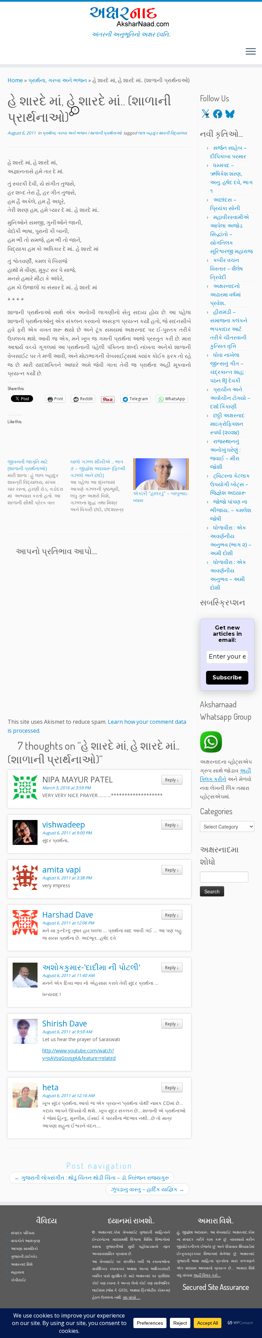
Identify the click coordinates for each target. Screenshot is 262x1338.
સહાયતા (17, 1272)
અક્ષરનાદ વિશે (21, 1264)
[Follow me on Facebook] (14, 52)
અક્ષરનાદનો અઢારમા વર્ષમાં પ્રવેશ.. (225, 294)
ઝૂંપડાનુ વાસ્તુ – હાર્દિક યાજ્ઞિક (147, 1189)
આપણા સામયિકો (24, 1248)
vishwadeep (63, 824)
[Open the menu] (251, 52)
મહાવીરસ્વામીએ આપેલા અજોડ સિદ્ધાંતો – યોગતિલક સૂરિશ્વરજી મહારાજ (231, 234)
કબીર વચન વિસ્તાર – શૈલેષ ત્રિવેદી (226, 268)
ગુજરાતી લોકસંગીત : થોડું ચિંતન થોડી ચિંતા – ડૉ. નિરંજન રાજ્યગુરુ (91, 1177)
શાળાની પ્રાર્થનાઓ (106, 133)
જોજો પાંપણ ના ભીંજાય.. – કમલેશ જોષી (230, 510)
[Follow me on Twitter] (10, 52)
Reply (172, 779)
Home (15, 80)
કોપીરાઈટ (18, 1279)
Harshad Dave (67, 914)
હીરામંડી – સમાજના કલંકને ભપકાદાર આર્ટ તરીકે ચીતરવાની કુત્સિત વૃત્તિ (228, 329)
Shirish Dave (64, 1023)
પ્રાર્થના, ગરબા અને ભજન (57, 80)
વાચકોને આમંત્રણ (25, 1240)
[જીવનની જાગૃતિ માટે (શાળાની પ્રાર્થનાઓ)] (39, 482)
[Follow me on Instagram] (19, 52)
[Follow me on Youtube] (23, 52)
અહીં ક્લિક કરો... (207, 1275)
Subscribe (227, 677)
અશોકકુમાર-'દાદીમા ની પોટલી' (91, 967)
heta (50, 1087)
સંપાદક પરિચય (22, 1232)
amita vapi (61, 869)
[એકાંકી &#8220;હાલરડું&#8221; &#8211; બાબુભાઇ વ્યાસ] (161, 474)
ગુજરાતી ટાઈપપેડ (24, 1256)
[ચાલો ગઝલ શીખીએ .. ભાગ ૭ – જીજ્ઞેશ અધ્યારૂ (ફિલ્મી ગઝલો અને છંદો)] (101, 485)
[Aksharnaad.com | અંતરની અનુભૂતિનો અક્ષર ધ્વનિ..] (131, 16)
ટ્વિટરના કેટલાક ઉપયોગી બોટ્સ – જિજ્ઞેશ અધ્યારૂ (230, 484)
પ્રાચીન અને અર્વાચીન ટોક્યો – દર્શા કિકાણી (230, 398)
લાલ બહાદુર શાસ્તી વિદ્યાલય (162, 133)
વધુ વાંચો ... (131, 1297)
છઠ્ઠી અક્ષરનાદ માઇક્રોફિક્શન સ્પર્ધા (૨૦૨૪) (227, 424)
